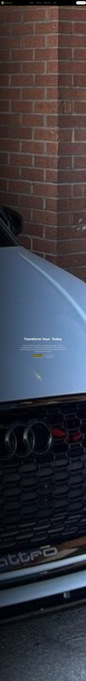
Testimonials (47, 2)
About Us (38, 2)
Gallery (55, 2)
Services (31, 2)
